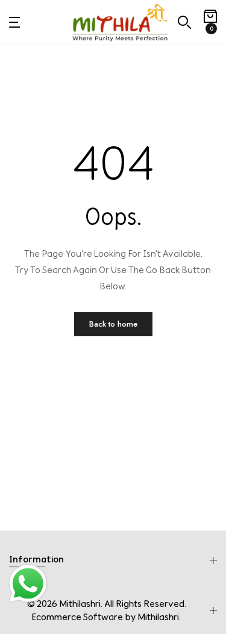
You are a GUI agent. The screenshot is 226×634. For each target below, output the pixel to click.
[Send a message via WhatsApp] (28, 584)
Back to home (113, 324)
